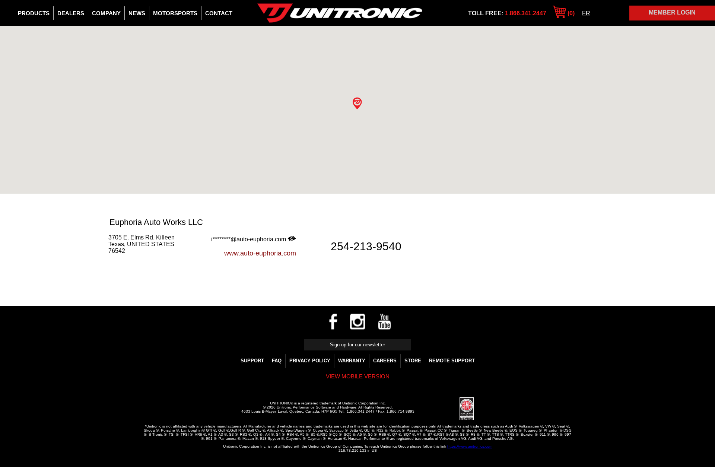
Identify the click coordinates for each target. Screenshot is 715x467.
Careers (385, 360)
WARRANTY (351, 360)
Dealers (70, 13)
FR (586, 13)
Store (412, 360)
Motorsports (175, 13)
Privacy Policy (309, 360)
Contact (218, 13)
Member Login (672, 12)
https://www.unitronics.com (469, 446)
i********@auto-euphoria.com (249, 239)
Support (252, 360)
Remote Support (452, 360)
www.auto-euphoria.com (260, 253)
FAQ (277, 360)
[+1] (128, 264)
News (136, 13)
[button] (357, 103)
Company (106, 13)
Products (34, 13)
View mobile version (358, 376)
